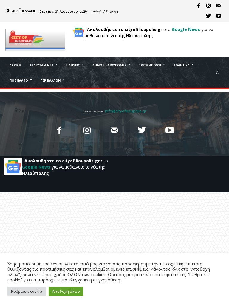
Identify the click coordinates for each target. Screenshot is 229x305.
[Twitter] (208, 16)
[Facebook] (198, 6)
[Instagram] (208, 6)
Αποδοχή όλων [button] (66, 291)
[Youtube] (218, 16)
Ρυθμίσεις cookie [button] (26, 291)
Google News (186, 29)
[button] (218, 72)
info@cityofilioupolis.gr (125, 111)
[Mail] (218, 6)
